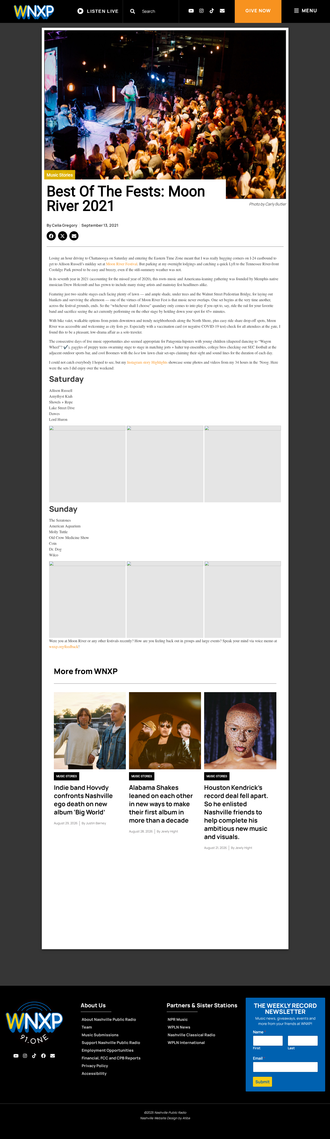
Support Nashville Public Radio (111, 1042)
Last (291, 1048)
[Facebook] (43, 1055)
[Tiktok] (212, 11)
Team (87, 1027)
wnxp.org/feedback (63, 646)
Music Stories (60, 174)
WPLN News (179, 1027)
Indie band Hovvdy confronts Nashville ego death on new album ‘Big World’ (83, 799)
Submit (262, 1081)
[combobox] (154, 11)
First (256, 1048)
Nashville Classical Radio (191, 1034)
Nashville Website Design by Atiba (165, 1118)
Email (259, 1058)
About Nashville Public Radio (109, 1019)
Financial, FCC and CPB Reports (111, 1058)
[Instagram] (201, 11)
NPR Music (178, 1019)
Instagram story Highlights (147, 362)
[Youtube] (191, 11)
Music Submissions (100, 1034)
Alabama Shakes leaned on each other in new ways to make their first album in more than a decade (161, 804)
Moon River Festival (121, 263)
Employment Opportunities (108, 1050)
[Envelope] (222, 11)
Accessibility (94, 1073)
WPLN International (186, 1042)
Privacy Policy (95, 1065)
